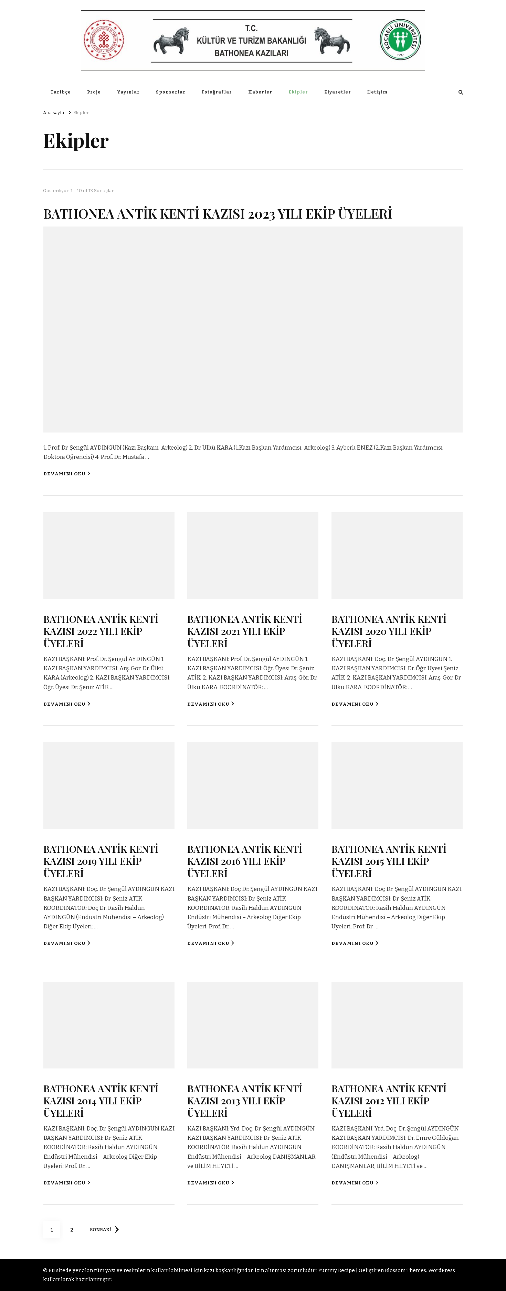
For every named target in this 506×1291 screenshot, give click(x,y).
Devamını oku (64, 474)
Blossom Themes (405, 1270)
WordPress (441, 1270)
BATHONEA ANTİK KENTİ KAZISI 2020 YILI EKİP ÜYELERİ (388, 631)
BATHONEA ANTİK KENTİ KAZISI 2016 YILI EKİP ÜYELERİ (244, 861)
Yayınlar (128, 92)
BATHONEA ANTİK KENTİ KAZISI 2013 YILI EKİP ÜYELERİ (244, 1100)
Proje (94, 92)
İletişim (377, 92)
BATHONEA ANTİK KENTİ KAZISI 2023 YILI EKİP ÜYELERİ (217, 213)
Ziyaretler (337, 92)
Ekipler (298, 92)
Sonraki (100, 1230)
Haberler (260, 92)
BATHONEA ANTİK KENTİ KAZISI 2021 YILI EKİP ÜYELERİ (244, 631)
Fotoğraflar (217, 92)
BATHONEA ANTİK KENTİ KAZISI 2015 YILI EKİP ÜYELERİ (388, 861)
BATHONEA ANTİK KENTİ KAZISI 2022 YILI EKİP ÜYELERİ (100, 631)
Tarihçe (61, 92)
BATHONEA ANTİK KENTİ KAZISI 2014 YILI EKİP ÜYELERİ (100, 1100)
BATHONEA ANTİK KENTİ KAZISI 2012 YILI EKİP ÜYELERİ (388, 1100)
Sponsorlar (171, 92)
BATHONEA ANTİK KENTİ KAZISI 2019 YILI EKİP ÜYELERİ (100, 861)
